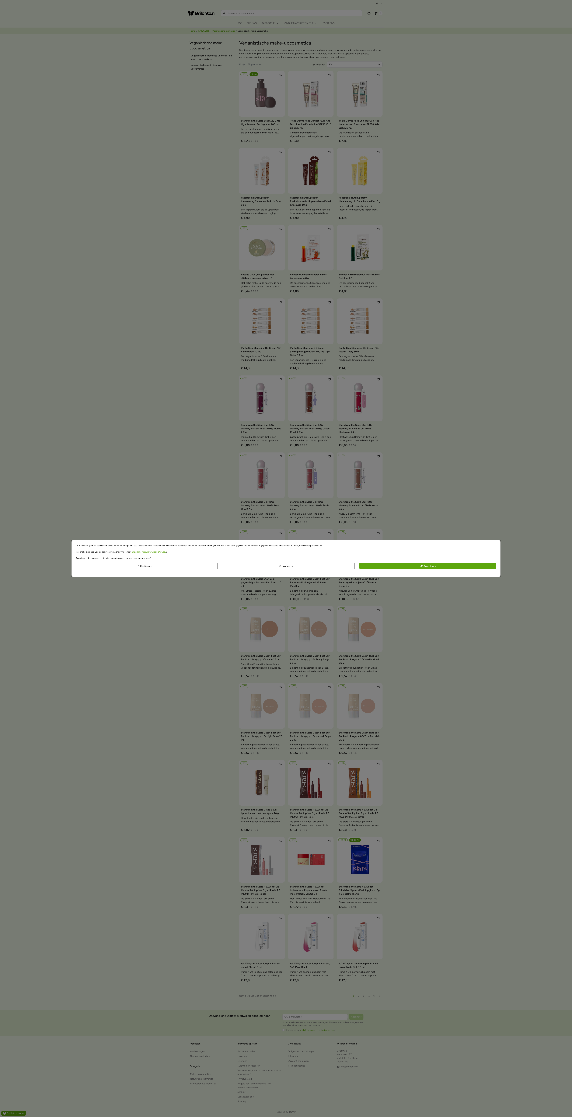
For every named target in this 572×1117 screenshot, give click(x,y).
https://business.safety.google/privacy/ (149, 551)
